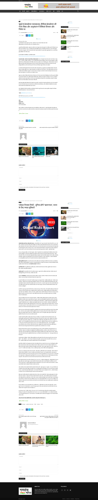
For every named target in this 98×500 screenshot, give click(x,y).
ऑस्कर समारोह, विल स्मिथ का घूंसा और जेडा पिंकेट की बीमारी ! (49, 127)
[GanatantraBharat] (19, 32)
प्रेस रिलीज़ (58, 11)
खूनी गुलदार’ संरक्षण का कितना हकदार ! (24, 156)
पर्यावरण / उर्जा (48, 11)
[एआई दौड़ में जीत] (52, 151)
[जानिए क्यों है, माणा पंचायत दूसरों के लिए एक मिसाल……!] (63, 48)
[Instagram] (65, 490)
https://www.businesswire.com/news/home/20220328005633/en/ (32, 56)
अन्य (62, 11)
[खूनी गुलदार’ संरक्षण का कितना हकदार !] (25, 151)
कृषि (53, 11)
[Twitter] (29, 35)
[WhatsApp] (32, 35)
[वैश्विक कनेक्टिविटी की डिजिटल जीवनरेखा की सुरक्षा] (38, 151)
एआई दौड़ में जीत (48, 156)
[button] (78, 11)
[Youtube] (70, 490)
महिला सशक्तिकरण (34, 11)
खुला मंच (27, 11)
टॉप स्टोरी (23, 11)
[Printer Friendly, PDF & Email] (23, 113)
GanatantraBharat (24, 32)
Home (20, 19)
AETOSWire (28, 92)
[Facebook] (27, 35)
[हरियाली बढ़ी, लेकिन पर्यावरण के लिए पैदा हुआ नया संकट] (63, 42)
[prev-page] (19, 160)
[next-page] (21, 160)
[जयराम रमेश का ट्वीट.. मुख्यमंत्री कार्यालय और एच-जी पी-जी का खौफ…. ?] (63, 37)
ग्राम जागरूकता (41, 11)
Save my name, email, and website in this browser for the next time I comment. (34, 187)
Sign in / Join (20, 0)
